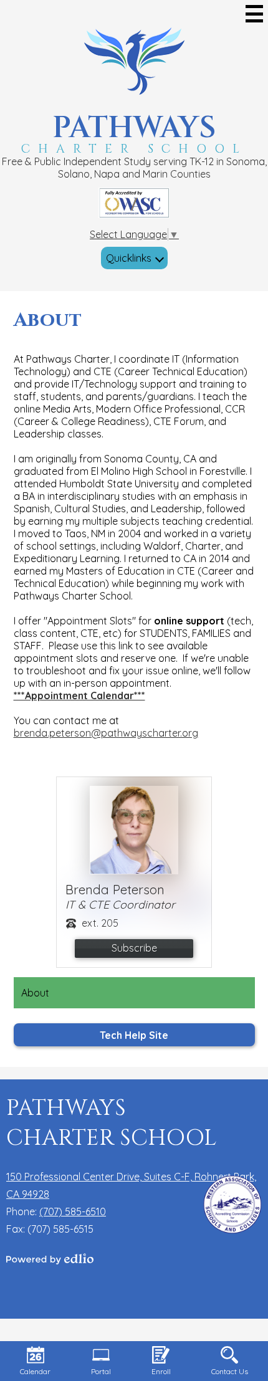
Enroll (161, 1371)
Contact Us (229, 1371)
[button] (134, 258)
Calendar (35, 1371)
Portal (101, 1371)
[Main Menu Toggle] (254, 13)
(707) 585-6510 (72, 1211)
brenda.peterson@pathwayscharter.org (106, 733)
